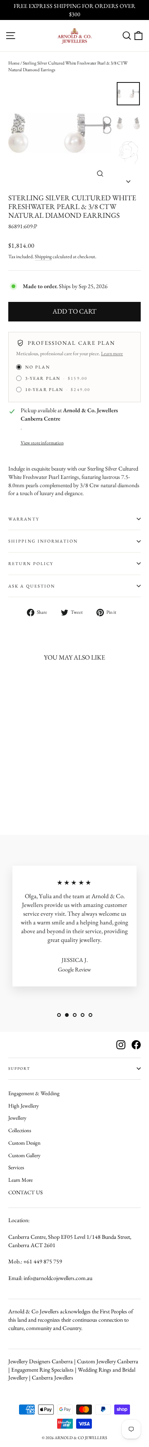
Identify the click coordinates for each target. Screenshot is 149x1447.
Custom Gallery (24, 1155)
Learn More (20, 1179)
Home (13, 63)
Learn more (112, 353)
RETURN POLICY (30, 563)
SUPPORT (19, 1068)
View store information (42, 443)
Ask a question (31, 586)
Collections (19, 1130)
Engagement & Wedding (34, 1093)
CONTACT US (25, 1192)
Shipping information (43, 541)
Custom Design (24, 1142)
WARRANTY (23, 519)
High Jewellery (23, 1105)
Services (16, 1167)
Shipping (43, 256)
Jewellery (17, 1117)
